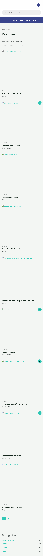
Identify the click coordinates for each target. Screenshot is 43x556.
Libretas (4, 547)
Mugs (4, 551)
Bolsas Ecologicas (8, 540)
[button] (38, 5)
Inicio (3, 29)
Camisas (4, 544)
